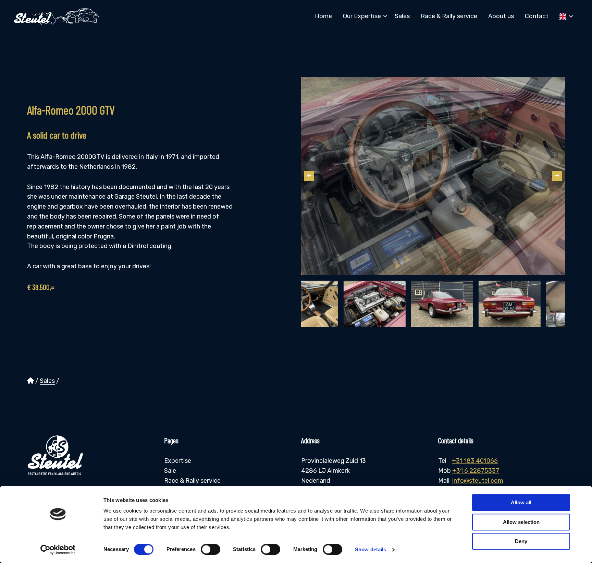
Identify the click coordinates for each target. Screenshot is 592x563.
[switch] (210, 549)
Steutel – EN (56, 16)
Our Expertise (362, 16)
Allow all (521, 502)
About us (501, 16)
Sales (402, 16)
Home (323, 16)
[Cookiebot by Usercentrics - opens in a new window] (58, 549)
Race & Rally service (449, 16)
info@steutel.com (477, 480)
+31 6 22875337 (475, 470)
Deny (521, 541)
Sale (170, 470)
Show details (370, 549)
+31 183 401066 (475, 461)
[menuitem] (323, 16)
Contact (536, 16)
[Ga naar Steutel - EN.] (30, 381)
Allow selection (521, 522)
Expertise (177, 461)
